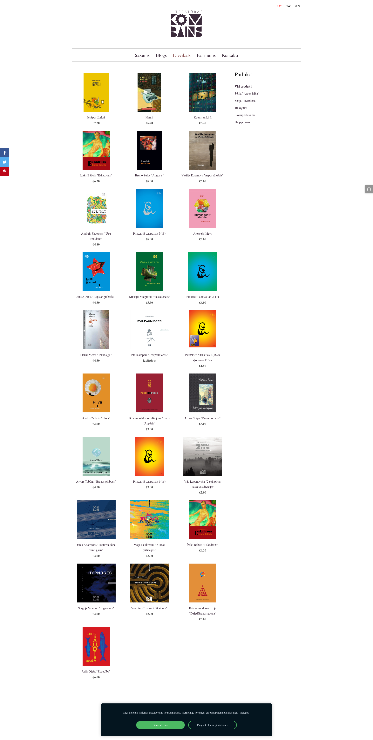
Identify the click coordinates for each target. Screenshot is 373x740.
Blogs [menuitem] (161, 55)
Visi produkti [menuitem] (243, 86)
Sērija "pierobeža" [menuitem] (246, 100)
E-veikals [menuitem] (182, 55)
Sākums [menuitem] (142, 55)
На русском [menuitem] (242, 122)
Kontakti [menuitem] (230, 55)
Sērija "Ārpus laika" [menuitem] (247, 93)
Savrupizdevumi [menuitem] (245, 115)
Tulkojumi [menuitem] (241, 108)
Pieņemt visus (160, 725)
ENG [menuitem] (288, 6)
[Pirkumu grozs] (369, 189)
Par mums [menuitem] (206, 55)
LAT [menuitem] (279, 6)
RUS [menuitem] (297, 6)
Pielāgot (244, 712)
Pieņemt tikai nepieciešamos (212, 725)
